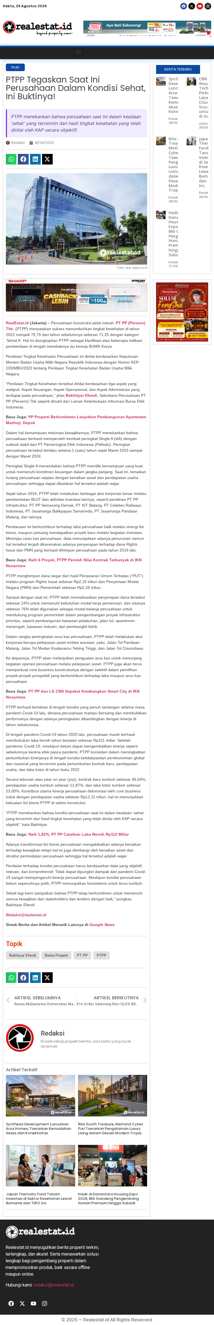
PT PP (82, 955)
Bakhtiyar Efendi (81, 395)
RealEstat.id (17, 323)
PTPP (101, 955)
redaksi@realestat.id (54, 1285)
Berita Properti (56, 955)
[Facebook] (183, 6)
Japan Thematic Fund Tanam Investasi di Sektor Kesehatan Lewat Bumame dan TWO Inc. (39, 1198)
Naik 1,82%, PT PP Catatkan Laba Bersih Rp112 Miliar (78, 834)
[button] (78, 51)
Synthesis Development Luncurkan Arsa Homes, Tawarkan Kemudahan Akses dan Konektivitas (38, 1128)
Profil (15, 67)
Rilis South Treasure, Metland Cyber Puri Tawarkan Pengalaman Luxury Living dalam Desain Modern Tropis (110, 1128)
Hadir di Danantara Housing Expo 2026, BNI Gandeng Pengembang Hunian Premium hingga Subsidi (108, 1198)
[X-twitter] (191, 6)
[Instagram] (208, 6)
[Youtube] (199, 6)
